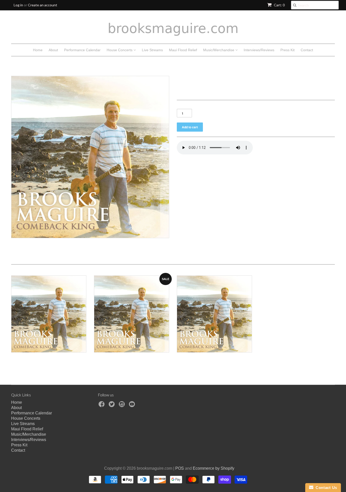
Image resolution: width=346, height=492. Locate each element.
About (53, 50)
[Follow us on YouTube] (133, 405)
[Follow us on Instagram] (122, 405)
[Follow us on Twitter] (112, 405)
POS (179, 468)
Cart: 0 (279, 5)
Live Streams (152, 50)
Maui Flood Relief (183, 50)
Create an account (42, 5)
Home (38, 50)
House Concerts (120, 50)
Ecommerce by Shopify (213, 468)
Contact (307, 50)
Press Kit (287, 50)
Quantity (184, 106)
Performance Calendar (82, 50)
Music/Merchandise (219, 50)
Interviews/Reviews (259, 50)
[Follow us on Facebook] (102, 405)
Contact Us (325, 487)
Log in (18, 5)
